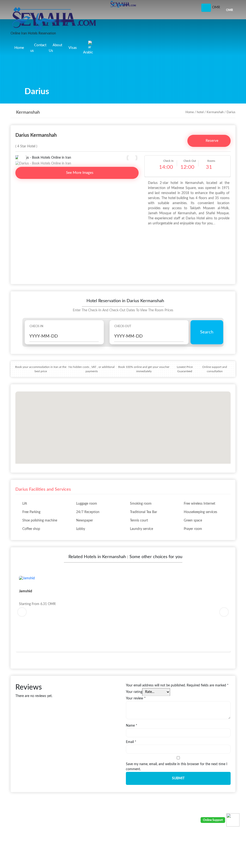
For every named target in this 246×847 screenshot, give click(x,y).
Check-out (122, 326)
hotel (200, 112)
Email (131, 742)
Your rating (134, 692)
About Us (55, 47)
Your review (136, 698)
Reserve (211, 141)
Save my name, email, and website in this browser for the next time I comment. (176, 766)
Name (131, 725)
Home (19, 48)
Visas (72, 48)
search (206, 332)
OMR (229, 10)
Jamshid (25, 591)
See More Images (79, 173)
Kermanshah (215, 112)
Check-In (36, 326)
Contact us (38, 47)
